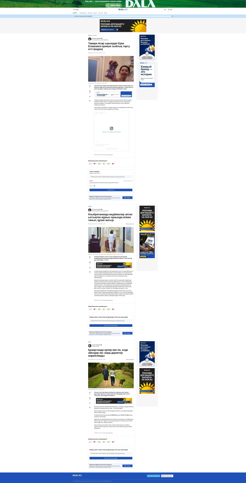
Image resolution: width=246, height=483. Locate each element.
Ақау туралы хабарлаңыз (153, 475)
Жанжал (95, 12)
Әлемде (89, 206)
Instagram (128, 197)
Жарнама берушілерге (167, 475)
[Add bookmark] (90, 101)
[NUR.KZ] (123, 10)
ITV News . (106, 260)
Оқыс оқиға (100, 12)
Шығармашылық (83, 12)
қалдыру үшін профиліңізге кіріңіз (117, 176)
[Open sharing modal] (90, 96)
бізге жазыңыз (109, 154)
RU (165, 9)
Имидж (105, 12)
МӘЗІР (77, 9)
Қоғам (89, 341)
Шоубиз (75, 12)
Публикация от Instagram (111, 148)
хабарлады (97, 395)
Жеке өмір (90, 12)
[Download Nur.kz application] (123, 4)
